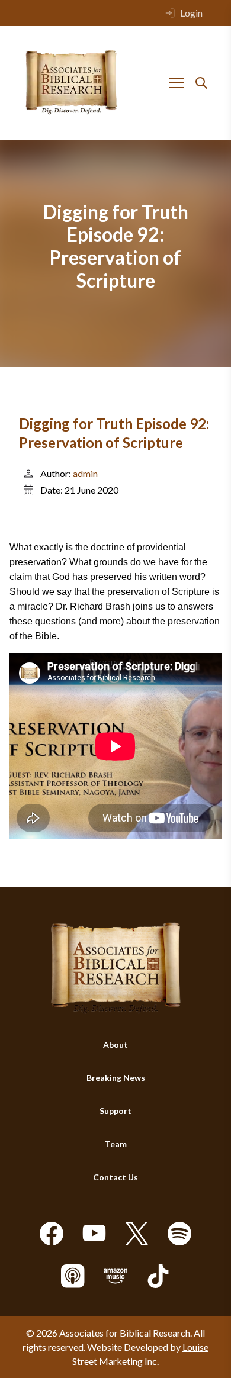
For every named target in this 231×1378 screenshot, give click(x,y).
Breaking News (115, 1078)
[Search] (201, 83)
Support (115, 1111)
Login (191, 12)
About (115, 1044)
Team (116, 1144)
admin (85, 473)
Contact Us (115, 1177)
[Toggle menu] (176, 82)
